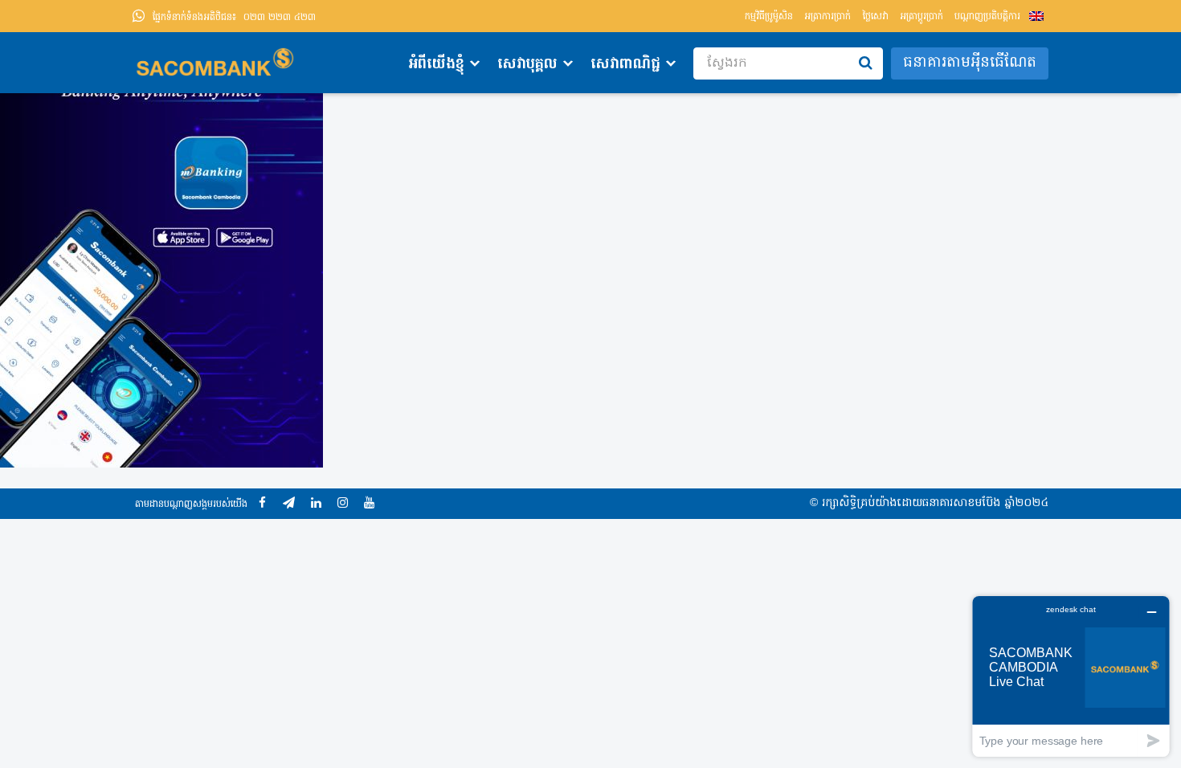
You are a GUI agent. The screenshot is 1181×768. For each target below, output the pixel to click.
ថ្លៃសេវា (875, 17)
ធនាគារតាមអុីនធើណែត (969, 63)
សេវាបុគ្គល (527, 65)
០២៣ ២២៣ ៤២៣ (234, 17)
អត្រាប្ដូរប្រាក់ (921, 17)
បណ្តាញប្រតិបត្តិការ (987, 17)
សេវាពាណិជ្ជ (625, 65)
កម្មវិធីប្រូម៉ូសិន (769, 17)
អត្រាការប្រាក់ (827, 17)
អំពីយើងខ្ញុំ (436, 65)
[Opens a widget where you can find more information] (1070, 676)
